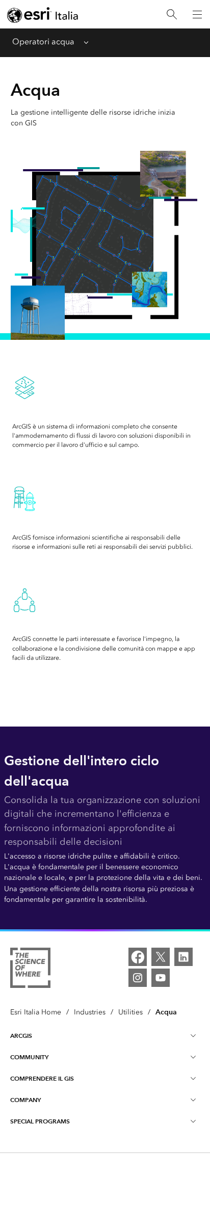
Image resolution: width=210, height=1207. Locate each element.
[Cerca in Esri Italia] (172, 15)
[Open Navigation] (197, 14)
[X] (160, 957)
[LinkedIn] (183, 957)
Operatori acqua (43, 41)
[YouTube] (160, 978)
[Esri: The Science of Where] (30, 969)
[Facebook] (137, 957)
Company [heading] (25, 1100)
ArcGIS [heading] (21, 1035)
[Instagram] (137, 978)
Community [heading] (29, 1057)
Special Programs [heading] (40, 1121)
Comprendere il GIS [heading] (42, 1078)
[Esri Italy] (42, 15)
